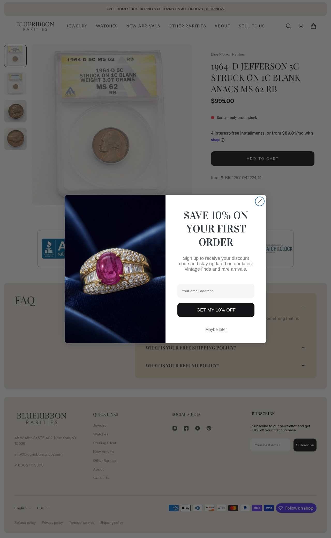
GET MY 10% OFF (216, 310)
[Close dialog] (259, 201)
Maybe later (216, 329)
